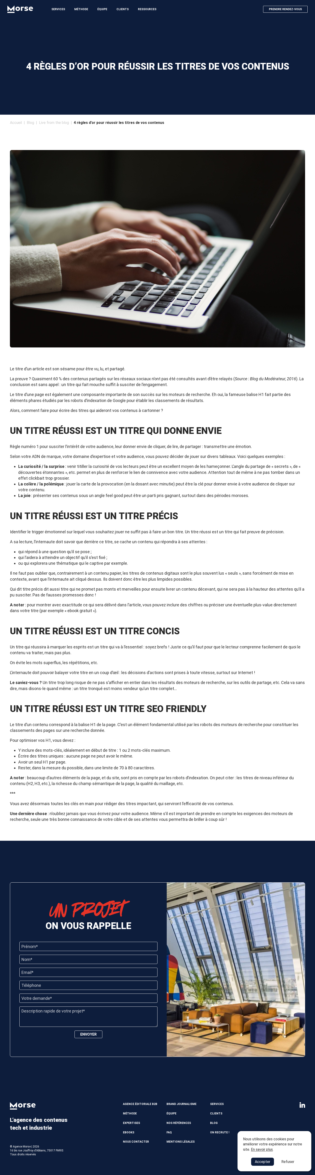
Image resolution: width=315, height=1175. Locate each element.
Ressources (147, 9)
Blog (30, 122)
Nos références (178, 1123)
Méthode (81, 9)
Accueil (16, 122)
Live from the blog (54, 122)
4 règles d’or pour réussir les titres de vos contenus (119, 122)
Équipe (102, 9)
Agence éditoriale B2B (140, 1104)
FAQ (169, 1132)
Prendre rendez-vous (285, 9)
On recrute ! (219, 1132)
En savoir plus (262, 1149)
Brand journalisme (181, 1104)
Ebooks (128, 1132)
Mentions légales (180, 1141)
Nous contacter (136, 1141)
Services (58, 9)
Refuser (287, 1162)
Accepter (262, 1162)
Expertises (131, 1123)
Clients (122, 9)
